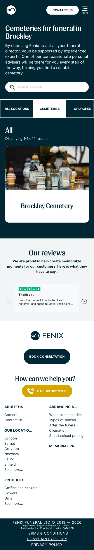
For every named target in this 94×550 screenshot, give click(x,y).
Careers (10, 414)
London (10, 438)
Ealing (9, 459)
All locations (17, 109)
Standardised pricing (66, 435)
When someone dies (65, 414)
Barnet (9, 443)
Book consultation (47, 356)
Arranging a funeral (63, 407)
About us (13, 407)
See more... (13, 469)
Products (14, 480)
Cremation (57, 430)
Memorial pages (63, 446)
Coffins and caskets (20, 488)
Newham (11, 454)
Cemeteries (50, 109)
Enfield (10, 464)
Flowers (10, 493)
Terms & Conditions (47, 533)
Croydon (11, 448)
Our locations (18, 430)
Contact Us (62, 10)
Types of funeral (62, 420)
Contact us (13, 420)
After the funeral (62, 425)
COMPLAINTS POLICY (47, 539)
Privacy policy (47, 544)
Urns (8, 498)
